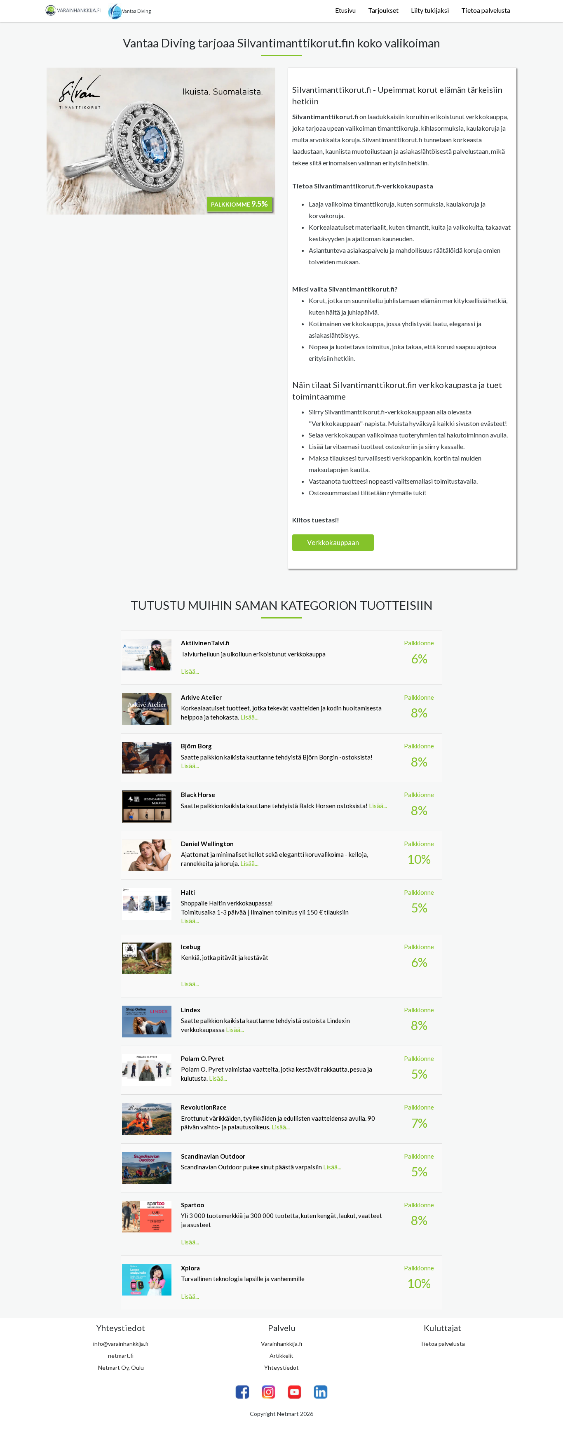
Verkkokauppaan (333, 542)
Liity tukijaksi (430, 10)
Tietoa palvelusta (485, 10)
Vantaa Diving (136, 11)
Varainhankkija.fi (281, 1343)
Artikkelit (281, 1355)
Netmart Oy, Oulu (121, 1367)
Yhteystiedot (281, 1367)
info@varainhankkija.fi (120, 1343)
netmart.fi (121, 1355)
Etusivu (345, 10)
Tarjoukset (383, 10)
